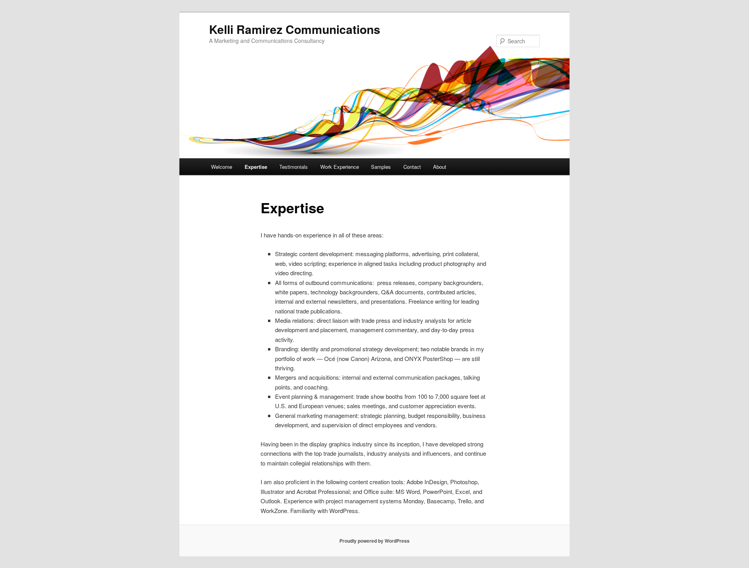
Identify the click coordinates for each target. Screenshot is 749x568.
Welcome (221, 166)
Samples (381, 166)
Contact (412, 166)
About (439, 166)
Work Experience (339, 166)
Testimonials (293, 166)
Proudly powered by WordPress (374, 540)
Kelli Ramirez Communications (294, 29)
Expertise (256, 166)
